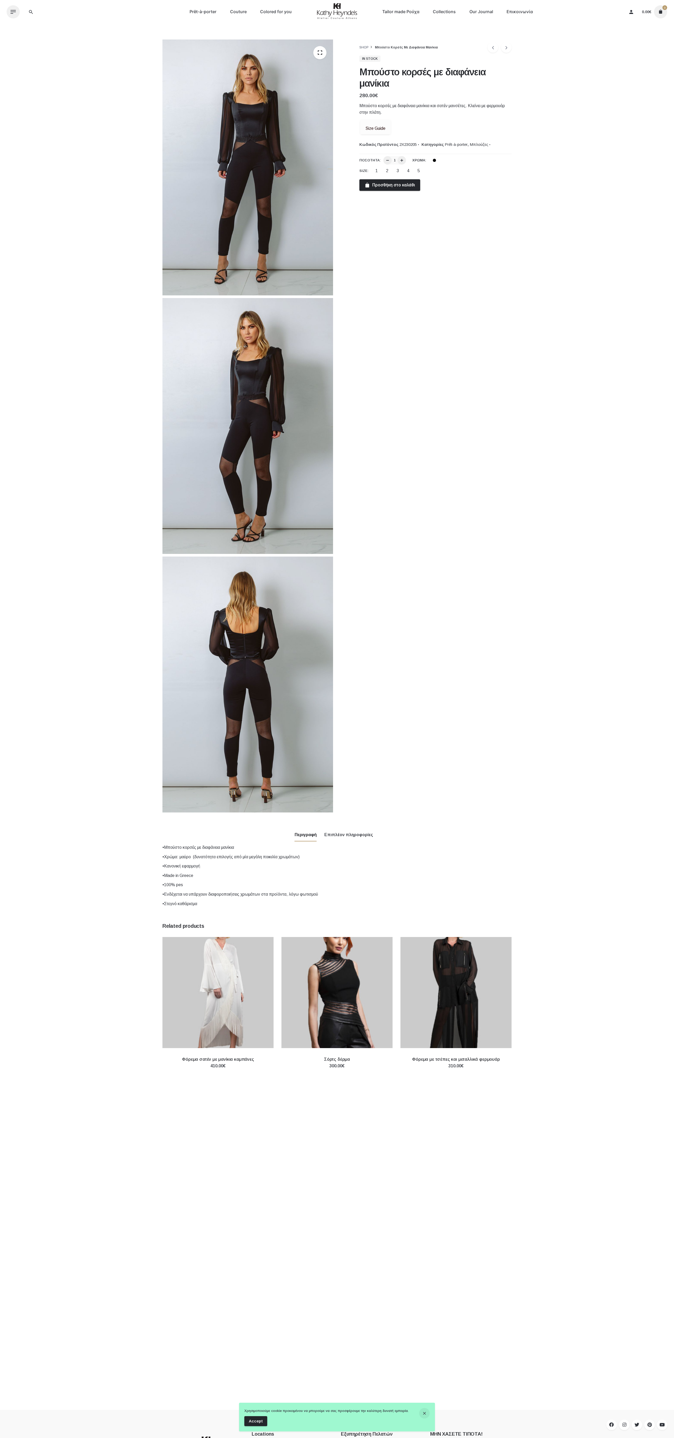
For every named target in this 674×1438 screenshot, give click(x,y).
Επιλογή (218, 1071)
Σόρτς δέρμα (337, 1059)
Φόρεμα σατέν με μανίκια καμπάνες (218, 1059)
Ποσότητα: (370, 160)
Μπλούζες (479, 144)
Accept (256, 1421)
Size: (364, 171)
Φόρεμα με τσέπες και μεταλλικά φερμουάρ (456, 1059)
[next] (506, 47)
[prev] (493, 47)
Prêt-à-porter (456, 144)
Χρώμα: (419, 160)
